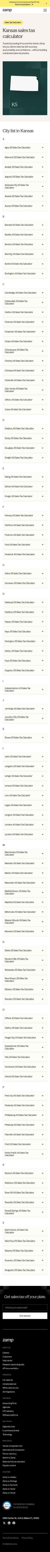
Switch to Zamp (9, 1458)
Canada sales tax (9, 1384)
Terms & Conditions (11, 1538)
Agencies (6, 1407)
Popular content (9, 1465)
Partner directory (10, 1454)
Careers (6, 1353)
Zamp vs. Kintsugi (10, 1481)
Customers (7, 1356)
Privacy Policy (27, 1538)
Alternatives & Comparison (14, 1450)
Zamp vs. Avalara (9, 1477)
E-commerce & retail (11, 1430)
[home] (7, 10)
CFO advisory (8, 1411)
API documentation (10, 1368)
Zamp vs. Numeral (10, 1485)
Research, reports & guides (13, 1364)
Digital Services (9, 1426)
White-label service (11, 1388)
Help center (7, 1360)
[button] (44, 10)
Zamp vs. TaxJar (9, 1489)
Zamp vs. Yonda (9, 1493)
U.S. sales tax (8, 1380)
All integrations (9, 1392)
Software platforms (10, 1415)
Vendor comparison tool (12, 1446)
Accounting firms (9, 1403)
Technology (7, 1434)
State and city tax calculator (14, 1461)
